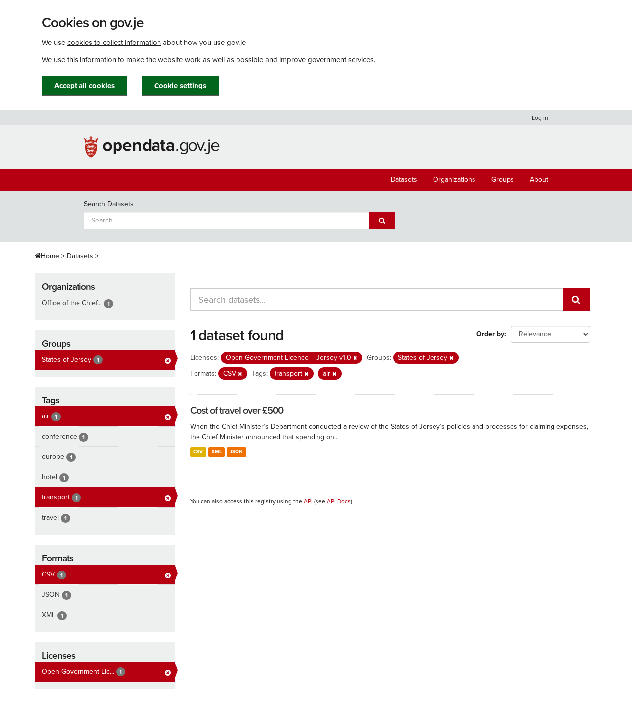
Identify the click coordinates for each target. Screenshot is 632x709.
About (539, 180)
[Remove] (355, 358)
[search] (576, 299)
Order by (490, 334)
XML (216, 451)
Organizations (454, 180)
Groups (502, 180)
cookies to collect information (114, 42)
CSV (198, 451)
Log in (540, 117)
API (308, 501)
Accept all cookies (84, 85)
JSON (236, 451)
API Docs (339, 501)
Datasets (404, 180)
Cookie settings (180, 85)
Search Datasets (109, 204)
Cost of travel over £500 (236, 411)
